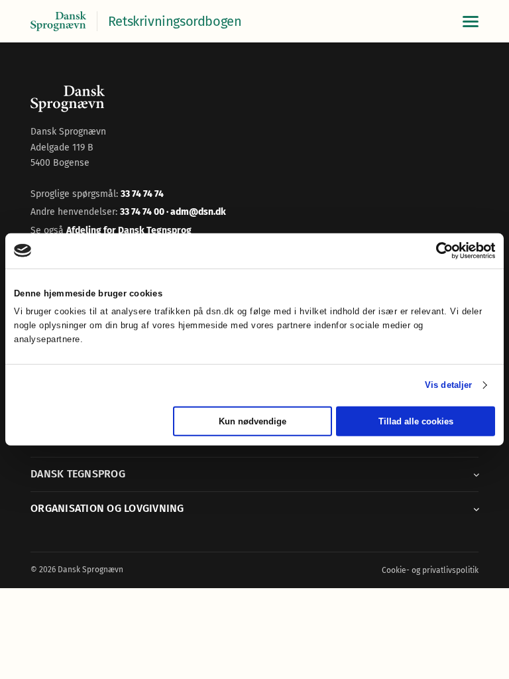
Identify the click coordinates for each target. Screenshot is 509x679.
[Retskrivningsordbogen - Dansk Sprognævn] (58, 21)
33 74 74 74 (142, 194)
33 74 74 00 (143, 211)
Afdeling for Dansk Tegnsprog (129, 230)
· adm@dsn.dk (196, 211)
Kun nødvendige (252, 421)
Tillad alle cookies (415, 421)
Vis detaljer (448, 385)
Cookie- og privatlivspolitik (430, 570)
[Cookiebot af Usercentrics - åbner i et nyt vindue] (437, 250)
